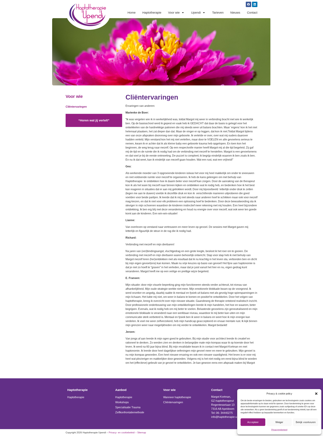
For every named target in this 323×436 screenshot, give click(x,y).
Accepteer (253, 422)
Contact (252, 12)
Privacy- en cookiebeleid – (123, 432)
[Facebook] (248, 4)
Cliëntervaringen (76, 106)
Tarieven (218, 12)
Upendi (196, 12)
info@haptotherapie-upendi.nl (229, 416)
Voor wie (174, 12)
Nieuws (235, 12)
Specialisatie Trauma (127, 407)
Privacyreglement (279, 430)
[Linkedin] (254, 4)
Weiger (279, 422)
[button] (316, 393)
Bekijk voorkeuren (306, 422)
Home (132, 12)
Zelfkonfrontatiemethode (129, 412)
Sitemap (141, 432)
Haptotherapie (151, 12)
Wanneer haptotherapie (177, 397)
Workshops (122, 402)
